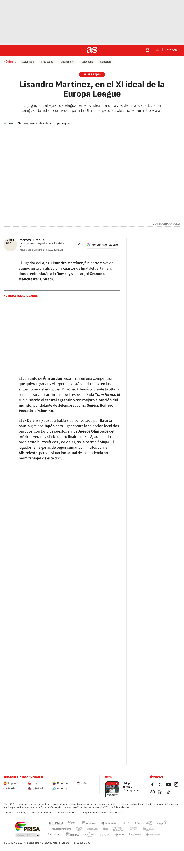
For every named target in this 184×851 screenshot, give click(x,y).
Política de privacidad (42, 812)
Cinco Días (92, 829)
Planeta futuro (134, 829)
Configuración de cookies (93, 812)
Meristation (153, 834)
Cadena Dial (106, 829)
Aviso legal (22, 812)
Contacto (8, 812)
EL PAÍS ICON (104, 834)
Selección (105, 61)
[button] (79, 244)
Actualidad (28, 61)
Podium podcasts (89, 834)
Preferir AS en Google (104, 244)
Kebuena (148, 829)
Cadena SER (125, 823)
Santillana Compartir (108, 823)
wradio (79, 829)
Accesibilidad (116, 812)
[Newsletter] (147, 50)
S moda (119, 834)
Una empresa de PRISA (27, 826)
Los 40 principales (71, 823)
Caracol (162, 823)
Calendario (87, 61)
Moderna (72, 834)
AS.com (137, 823)
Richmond (53, 834)
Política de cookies (67, 812)
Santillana (88, 823)
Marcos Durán (30, 240)
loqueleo (135, 834)
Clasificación (67, 61)
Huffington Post (61, 829)
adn (149, 823)
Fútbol (9, 62)
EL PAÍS (56, 823)
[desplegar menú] (6, 49)
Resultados (47, 61)
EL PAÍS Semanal (118, 829)
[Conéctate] (157, 50)
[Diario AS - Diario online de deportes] (92, 50)
